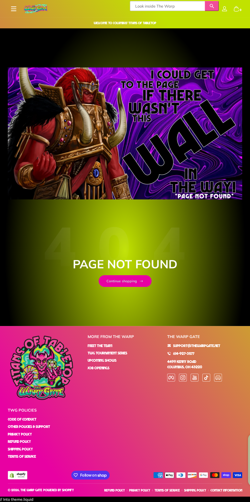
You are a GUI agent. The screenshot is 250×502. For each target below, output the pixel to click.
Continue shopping (121, 281)
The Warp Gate (31, 490)
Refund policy (114, 490)
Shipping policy (195, 490)
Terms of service (167, 490)
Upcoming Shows (102, 360)
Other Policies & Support (29, 426)
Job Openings (98, 367)
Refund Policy (19, 441)
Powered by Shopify (58, 490)
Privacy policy (139, 490)
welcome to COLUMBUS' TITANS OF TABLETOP (125, 23)
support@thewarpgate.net (196, 345)
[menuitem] (125, 345)
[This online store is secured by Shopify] (17, 475)
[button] (236, 9)
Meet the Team (100, 345)
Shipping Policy (20, 449)
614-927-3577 (183, 353)
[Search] (212, 6)
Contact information (226, 490)
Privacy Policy (20, 434)
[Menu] (14, 9)
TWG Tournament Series (107, 352)
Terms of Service (22, 456)
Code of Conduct (22, 419)
